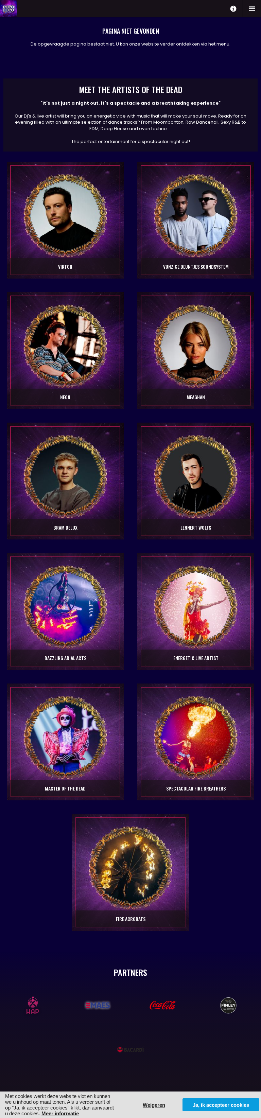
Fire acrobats (130, 918)
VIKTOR (65, 266)
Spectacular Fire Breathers (196, 788)
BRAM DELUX (65, 527)
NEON (65, 397)
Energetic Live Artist (196, 657)
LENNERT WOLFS (195, 527)
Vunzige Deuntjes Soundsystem (196, 266)
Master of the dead (65, 788)
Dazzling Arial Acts (65, 657)
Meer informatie (60, 1113)
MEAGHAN (196, 397)
